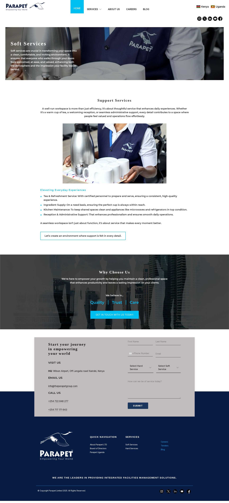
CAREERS (131, 9)
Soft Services (131, 444)
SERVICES (92, 9)
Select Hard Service (136, 368)
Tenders (164, 445)
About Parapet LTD (98, 444)
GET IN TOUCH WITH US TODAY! (114, 314)
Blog (163, 449)
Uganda (221, 6)
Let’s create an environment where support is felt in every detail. (83, 235)
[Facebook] (220, 19)
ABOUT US (114, 9)
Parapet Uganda (97, 452)
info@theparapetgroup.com (63, 386)
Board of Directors (98, 448)
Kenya (205, 6)
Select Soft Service (164, 368)
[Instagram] (199, 19)
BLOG (146, 9)
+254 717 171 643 (57, 409)
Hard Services (131, 448)
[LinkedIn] (210, 19)
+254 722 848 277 (58, 401)
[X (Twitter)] (204, 19)
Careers (164, 442)
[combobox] (131, 353)
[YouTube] (215, 19)
